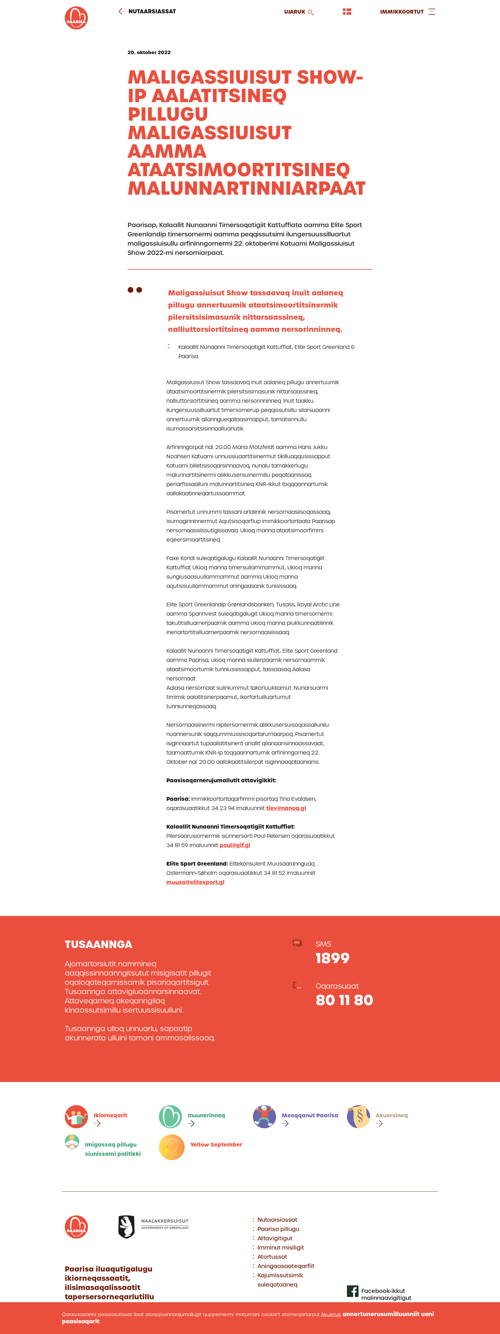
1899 (333, 958)
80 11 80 (345, 1000)
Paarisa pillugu (278, 1229)
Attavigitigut (275, 1238)
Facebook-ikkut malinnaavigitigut (386, 1295)
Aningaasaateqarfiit (286, 1266)
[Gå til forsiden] (76, 28)
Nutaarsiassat (152, 11)
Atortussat (272, 1257)
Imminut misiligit (281, 1248)
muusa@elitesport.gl (195, 882)
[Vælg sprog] (347, 11)
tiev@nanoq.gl (286, 808)
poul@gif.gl (235, 845)
